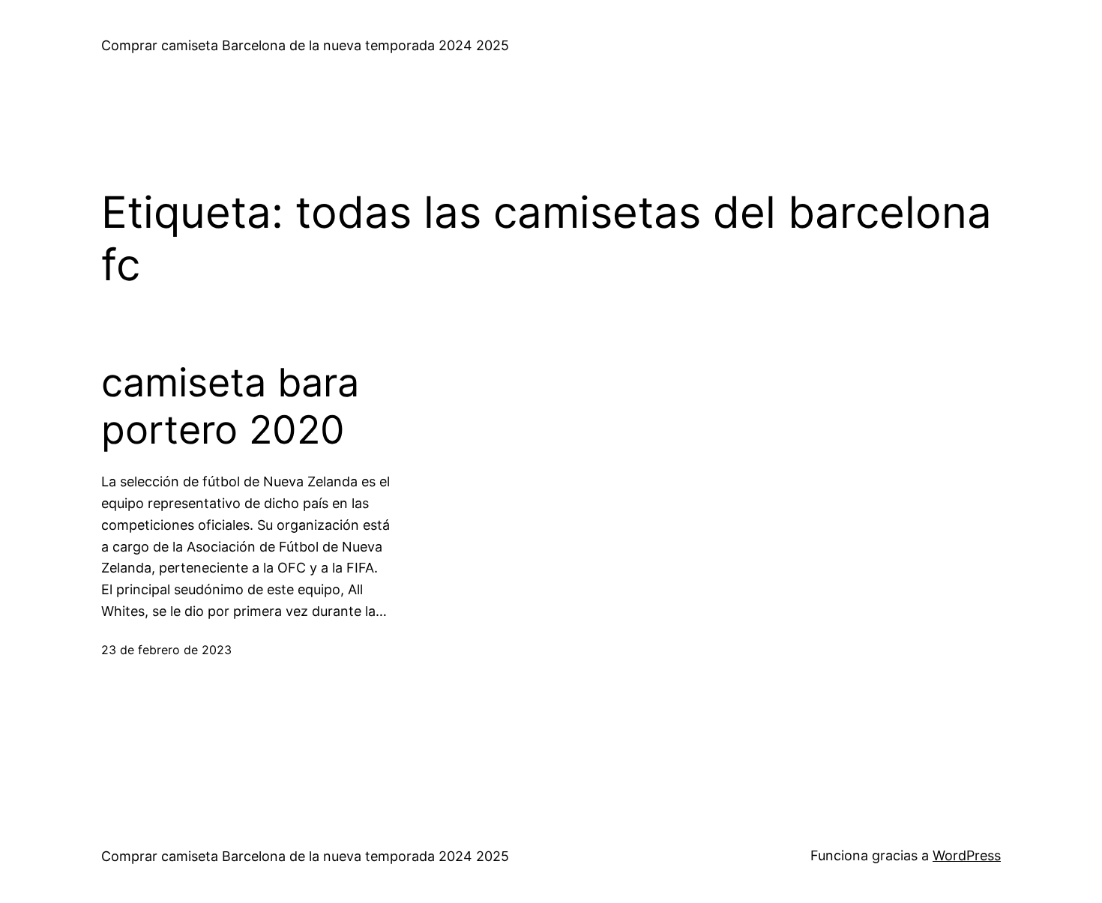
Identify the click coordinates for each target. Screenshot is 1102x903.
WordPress (967, 855)
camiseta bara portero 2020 (230, 406)
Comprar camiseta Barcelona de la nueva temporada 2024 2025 (305, 45)
